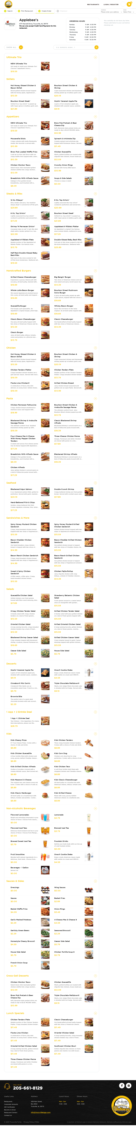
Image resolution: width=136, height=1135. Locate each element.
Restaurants (8, 1101)
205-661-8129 (28, 1088)
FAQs (37, 1122)
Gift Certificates (9, 1107)
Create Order (45, 11)
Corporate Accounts (11, 1104)
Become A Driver (10, 1110)
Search (9, 11)
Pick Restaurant (26, 11)
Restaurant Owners (10, 1112)
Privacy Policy (28, 1122)
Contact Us (8, 1115)
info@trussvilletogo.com (40, 1112)
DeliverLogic (127, 1122)
